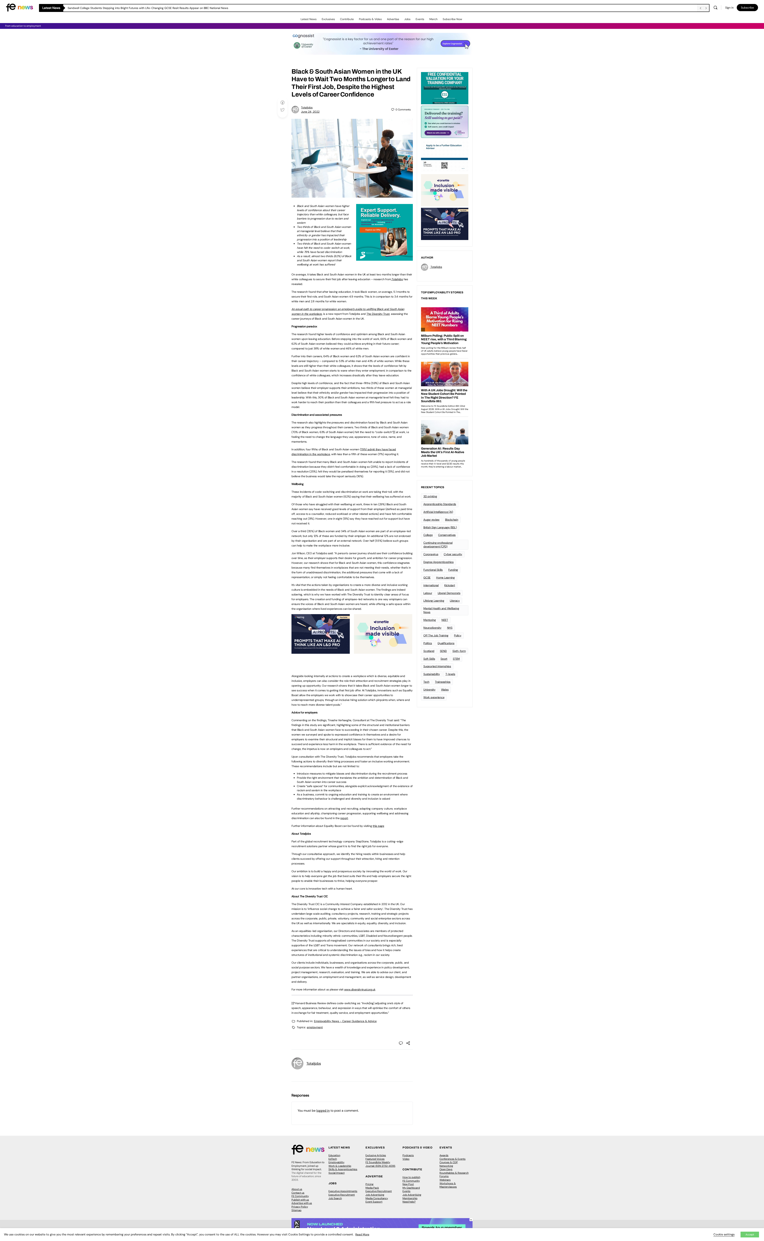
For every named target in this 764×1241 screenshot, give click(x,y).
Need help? (409, 1201)
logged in (323, 1110)
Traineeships (442, 682)
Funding (453, 570)
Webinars (445, 1179)
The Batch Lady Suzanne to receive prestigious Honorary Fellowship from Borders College (125, 8)
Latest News (309, 19)
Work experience (433, 697)
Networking (446, 1166)
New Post (408, 1184)
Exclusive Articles (375, 1155)
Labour (427, 593)
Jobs (407, 19)
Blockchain (451, 519)
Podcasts (408, 1155)
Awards (443, 1155)
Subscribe (747, 7)
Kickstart (449, 585)
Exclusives (328, 19)
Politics (427, 643)
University (429, 689)
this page (378, 826)
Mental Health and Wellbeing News (441, 610)
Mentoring (429, 620)
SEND (443, 651)
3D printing (430, 496)
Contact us (297, 1192)
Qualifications (446, 643)
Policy (457, 635)
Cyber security (453, 554)
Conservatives (447, 535)
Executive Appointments (342, 1191)
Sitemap (296, 1210)
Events (420, 19)
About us (296, 1189)
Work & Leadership (339, 1166)
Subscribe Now (452, 19)
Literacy (455, 600)
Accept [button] (749, 1234)
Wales (445, 689)
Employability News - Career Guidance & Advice (345, 1021)
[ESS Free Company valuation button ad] (444, 88)
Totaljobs (307, 107)
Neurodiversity (432, 627)
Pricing (369, 1184)
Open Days (445, 1169)
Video (405, 1159)
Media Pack (372, 1187)
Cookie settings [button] (724, 1234)
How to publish (411, 1177)
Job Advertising (374, 1194)
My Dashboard (411, 1187)
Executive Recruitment (341, 1194)
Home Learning (445, 577)
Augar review (431, 519)
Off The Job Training (435, 635)
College (428, 535)
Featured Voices (375, 1159)
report (344, 818)
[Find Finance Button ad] (444, 121)
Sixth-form (459, 651)
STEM (456, 659)
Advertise (393, 19)
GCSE (427, 577)
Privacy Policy (299, 1206)
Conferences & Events (452, 1159)
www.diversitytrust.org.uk (359, 989)
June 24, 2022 (310, 111)
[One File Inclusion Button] (383, 651)
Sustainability (431, 674)
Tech (426, 682)
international (431, 585)
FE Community (300, 1196)
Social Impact (336, 1173)
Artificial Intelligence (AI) (438, 512)
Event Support (373, 1201)
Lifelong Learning (433, 600)
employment (315, 1027)
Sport (443, 659)
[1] (394, 432)
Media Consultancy (376, 1198)
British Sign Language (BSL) (440, 527)
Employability (336, 1162)
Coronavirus (430, 554)
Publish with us (300, 1199)
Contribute (347, 19)
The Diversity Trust (378, 314)
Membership (409, 1198)
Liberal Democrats (449, 593)
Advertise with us (301, 1203)
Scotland (428, 651)
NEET (444, 620)
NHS (449, 627)
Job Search (335, 1198)
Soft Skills (429, 659)
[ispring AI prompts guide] (320, 651)
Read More (362, 1234)
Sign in (729, 7)
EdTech (332, 1159)
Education (334, 1155)
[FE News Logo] (19, 7)
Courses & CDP (448, 1162)
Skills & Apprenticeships (342, 1169)
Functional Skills (433, 570)
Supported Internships (437, 666)
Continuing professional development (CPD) (437, 544)
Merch (433, 19)
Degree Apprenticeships (438, 562)
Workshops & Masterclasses (448, 1185)
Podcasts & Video (370, 19)
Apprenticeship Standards (439, 504)
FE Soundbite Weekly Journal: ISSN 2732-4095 (380, 1164)
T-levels (450, 674)
